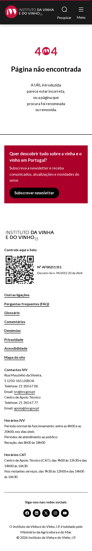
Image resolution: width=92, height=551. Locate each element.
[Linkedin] (36, 513)
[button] (81, 9)
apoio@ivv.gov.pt (26, 408)
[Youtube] (65, 513)
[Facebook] (27, 513)
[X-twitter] (46, 513)
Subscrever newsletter (34, 192)
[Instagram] (55, 513)
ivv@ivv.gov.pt (24, 391)
